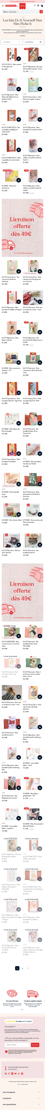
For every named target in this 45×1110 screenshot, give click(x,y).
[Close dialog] (42, 531)
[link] (22, 555)
